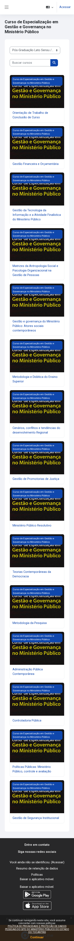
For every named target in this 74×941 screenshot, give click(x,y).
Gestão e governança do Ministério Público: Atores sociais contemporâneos (36, 326)
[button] (49, 7)
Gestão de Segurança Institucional (36, 818)
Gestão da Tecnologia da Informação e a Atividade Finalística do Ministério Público (37, 214)
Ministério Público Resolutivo (32, 525)
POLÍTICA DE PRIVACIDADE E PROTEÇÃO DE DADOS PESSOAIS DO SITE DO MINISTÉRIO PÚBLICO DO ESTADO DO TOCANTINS (37, 929)
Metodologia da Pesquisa (30, 623)
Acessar (65, 7)
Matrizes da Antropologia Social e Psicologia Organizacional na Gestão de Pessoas (35, 270)
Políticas (37, 874)
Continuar (37, 937)
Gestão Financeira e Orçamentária (36, 164)
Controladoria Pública (27, 720)
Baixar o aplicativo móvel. (37, 879)
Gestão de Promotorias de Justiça (36, 479)
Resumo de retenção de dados (37, 868)
